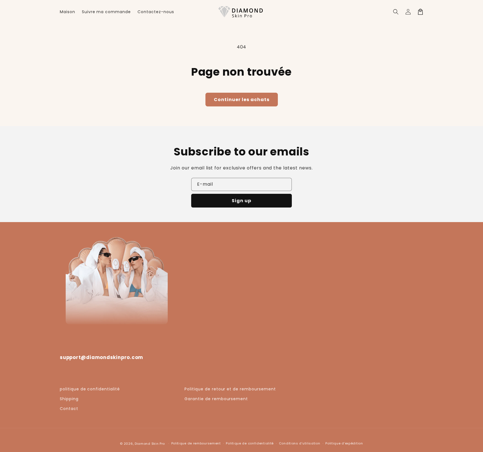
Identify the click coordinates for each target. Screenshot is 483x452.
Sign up (241, 200)
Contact (69, 408)
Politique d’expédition (344, 443)
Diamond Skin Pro (150, 443)
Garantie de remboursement (216, 399)
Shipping (69, 399)
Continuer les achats (241, 99)
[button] (396, 12)
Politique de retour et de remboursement (230, 389)
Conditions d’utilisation (299, 443)
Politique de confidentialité (250, 443)
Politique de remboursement (196, 443)
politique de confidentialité (90, 389)
